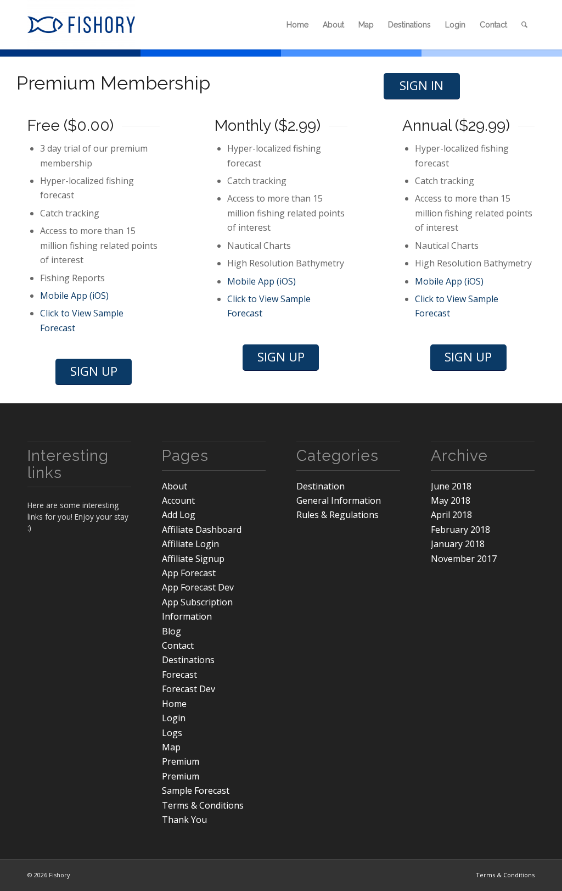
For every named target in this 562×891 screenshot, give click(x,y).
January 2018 (458, 544)
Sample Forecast (195, 790)
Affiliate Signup (193, 559)
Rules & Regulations (337, 515)
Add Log (178, 515)
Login (174, 718)
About (174, 486)
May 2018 (450, 500)
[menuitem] (297, 24)
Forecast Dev (188, 689)
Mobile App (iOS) (74, 295)
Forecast (179, 675)
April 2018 (451, 515)
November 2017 (464, 559)
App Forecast (189, 573)
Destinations (188, 660)
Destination (320, 486)
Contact (178, 645)
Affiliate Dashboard (201, 530)
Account (178, 500)
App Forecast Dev (198, 587)
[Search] (524, 24)
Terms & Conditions (203, 805)
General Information (338, 500)
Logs (172, 733)
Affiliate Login (190, 544)
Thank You (184, 820)
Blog (171, 631)
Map (171, 747)
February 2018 (460, 530)
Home (174, 704)
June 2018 (451, 486)
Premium (180, 761)
